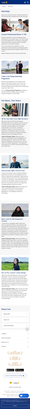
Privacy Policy (22, 400)
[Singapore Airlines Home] (4, 4)
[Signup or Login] (26, 2)
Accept (15, 405)
